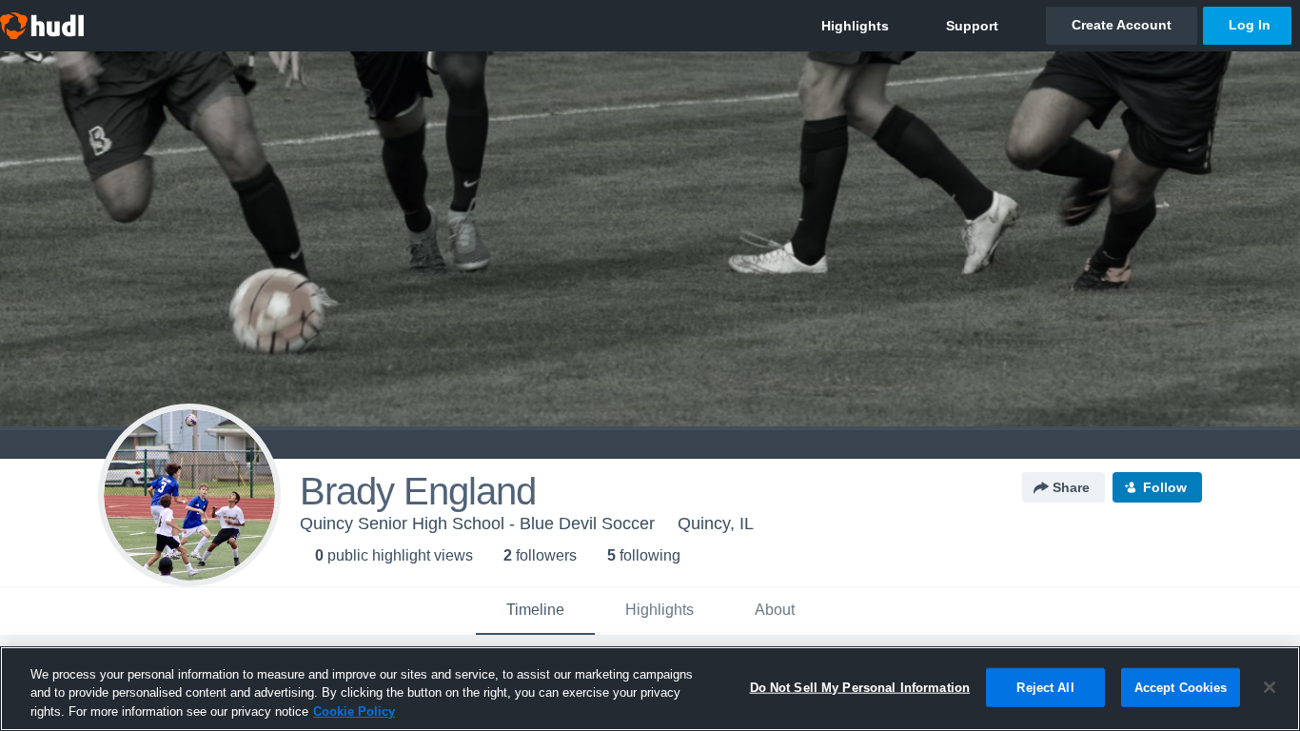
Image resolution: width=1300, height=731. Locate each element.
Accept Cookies (1181, 687)
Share (1071, 487)
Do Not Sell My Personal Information (860, 687)
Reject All (1044, 687)
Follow (1165, 487)
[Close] (1269, 687)
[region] (650, 688)
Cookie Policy (354, 711)
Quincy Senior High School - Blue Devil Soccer (477, 523)
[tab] (535, 611)
